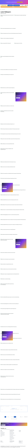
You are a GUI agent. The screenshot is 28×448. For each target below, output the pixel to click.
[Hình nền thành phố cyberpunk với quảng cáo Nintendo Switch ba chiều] (9, 349)
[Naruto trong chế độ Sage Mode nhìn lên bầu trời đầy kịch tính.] (7, 56)
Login (22, 5)
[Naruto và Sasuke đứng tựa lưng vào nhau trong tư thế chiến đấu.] (7, 15)
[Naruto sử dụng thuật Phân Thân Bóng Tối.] (6, 43)
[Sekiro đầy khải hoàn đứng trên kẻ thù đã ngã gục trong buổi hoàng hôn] (9, 234)
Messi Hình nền (11, 431)
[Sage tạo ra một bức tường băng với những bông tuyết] (7, 38)
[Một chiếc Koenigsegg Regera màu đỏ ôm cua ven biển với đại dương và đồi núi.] (10, 214)
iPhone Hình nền (11, 434)
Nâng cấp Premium (4, 5)
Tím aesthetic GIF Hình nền (12, 435)
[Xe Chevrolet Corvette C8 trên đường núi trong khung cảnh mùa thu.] (9, 178)
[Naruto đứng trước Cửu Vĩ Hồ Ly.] (18, 43)
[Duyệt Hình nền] (26, 6)
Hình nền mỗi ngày (2, 435)
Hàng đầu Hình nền (3, 434)
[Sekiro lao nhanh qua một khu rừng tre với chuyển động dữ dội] (8, 229)
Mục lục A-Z (2, 431)
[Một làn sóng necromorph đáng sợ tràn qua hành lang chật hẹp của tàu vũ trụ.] (10, 333)
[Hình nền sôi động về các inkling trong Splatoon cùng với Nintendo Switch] (9, 364)
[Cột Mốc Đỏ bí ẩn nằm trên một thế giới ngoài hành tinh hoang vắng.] (9, 326)
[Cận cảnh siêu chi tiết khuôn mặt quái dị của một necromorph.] (8, 252)
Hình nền (20, 431)
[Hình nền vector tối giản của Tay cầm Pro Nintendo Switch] (7, 369)
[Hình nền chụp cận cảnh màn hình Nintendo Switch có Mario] (8, 354)
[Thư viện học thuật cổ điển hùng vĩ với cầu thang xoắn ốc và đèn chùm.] (9, 69)
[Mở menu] (27, 5)
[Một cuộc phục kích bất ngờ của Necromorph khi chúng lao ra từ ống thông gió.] (7, 284)
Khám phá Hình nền (3, 432)
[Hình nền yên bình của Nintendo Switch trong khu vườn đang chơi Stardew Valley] (10, 359)
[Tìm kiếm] (25, 5)
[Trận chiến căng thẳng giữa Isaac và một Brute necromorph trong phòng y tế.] (10, 303)
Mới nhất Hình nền (2, 433)
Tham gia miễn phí (17, 5)
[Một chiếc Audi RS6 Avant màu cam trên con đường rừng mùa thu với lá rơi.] (9, 199)
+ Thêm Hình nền (10, 5)
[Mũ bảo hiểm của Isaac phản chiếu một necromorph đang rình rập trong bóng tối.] (7, 239)
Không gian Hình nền (12, 432)
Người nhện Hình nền (12, 433)
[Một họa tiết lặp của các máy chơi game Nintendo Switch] (7, 143)
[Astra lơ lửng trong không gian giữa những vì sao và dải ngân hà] (8, 28)
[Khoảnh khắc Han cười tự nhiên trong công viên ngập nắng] (7, 87)
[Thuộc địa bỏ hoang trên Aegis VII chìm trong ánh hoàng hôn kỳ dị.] (8, 308)
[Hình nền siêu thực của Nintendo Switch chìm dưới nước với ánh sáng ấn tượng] (7, 376)
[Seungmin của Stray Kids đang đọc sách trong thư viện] (7, 74)
